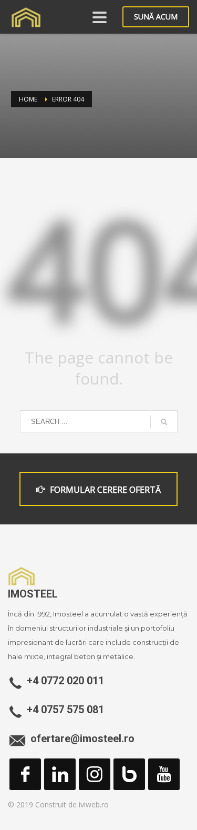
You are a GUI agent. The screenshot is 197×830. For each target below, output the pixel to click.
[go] (164, 422)
